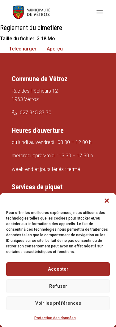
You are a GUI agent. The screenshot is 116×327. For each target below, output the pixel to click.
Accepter (58, 269)
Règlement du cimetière (31, 28)
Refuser (58, 286)
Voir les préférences (58, 303)
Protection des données (55, 318)
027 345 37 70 (35, 113)
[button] (107, 201)
